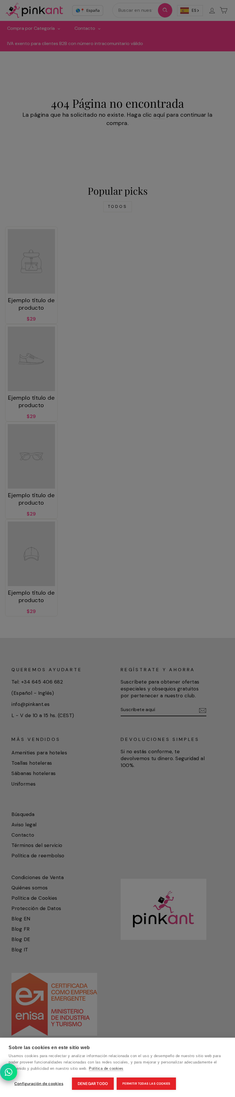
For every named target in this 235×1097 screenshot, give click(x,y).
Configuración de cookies (38, 1083)
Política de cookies (106, 1068)
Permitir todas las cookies (146, 1084)
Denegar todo (93, 1083)
